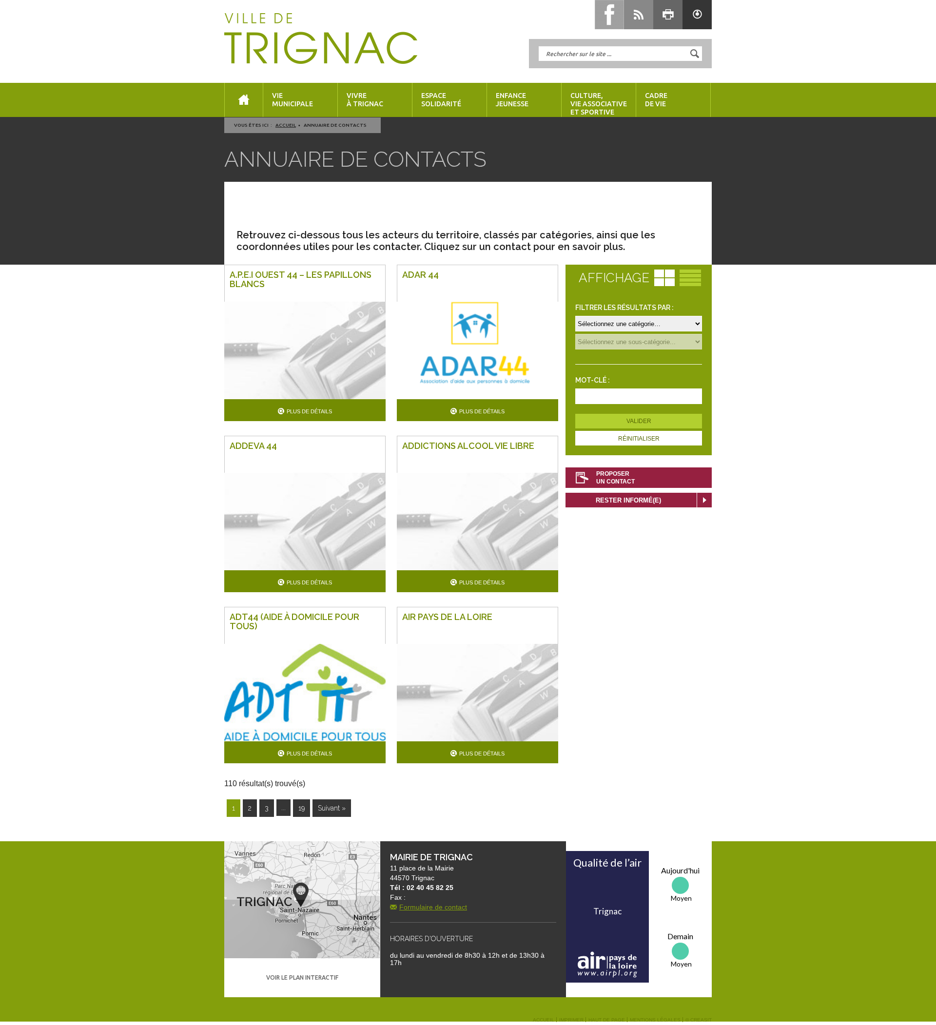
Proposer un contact (615, 477)
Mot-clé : (592, 380)
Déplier (704, 500)
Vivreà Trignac (365, 100)
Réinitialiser (639, 438)
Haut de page (606, 1020)
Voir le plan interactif (302, 977)
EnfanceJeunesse (512, 100)
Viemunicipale (292, 100)
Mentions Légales (655, 1020)
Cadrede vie (656, 100)
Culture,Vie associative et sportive (598, 104)
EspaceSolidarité (441, 100)
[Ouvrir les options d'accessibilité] (697, 14)
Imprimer (571, 1020)
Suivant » (332, 808)
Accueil (285, 125)
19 (301, 808)
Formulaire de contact (433, 907)
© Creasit (698, 1020)
